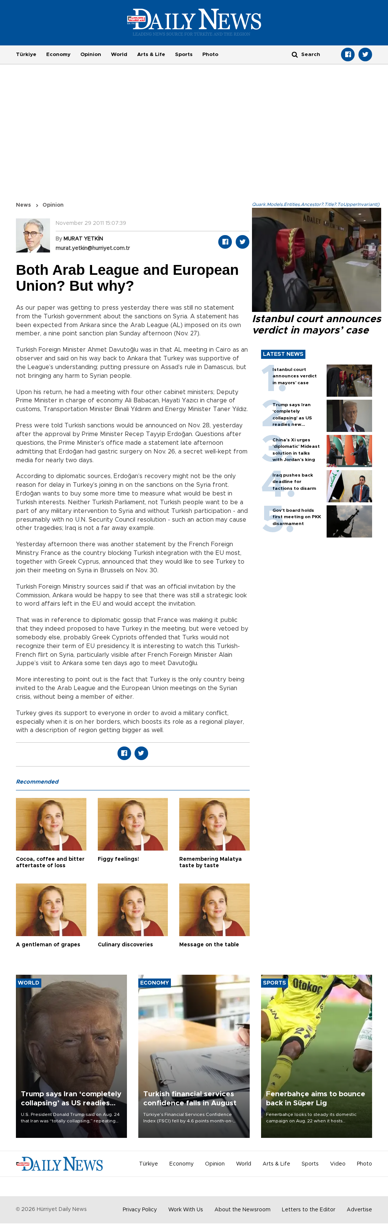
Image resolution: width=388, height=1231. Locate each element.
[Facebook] (348, 54)
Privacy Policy (140, 1209)
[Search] (295, 54)
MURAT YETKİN (83, 239)
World (119, 54)
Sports (183, 54)
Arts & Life (151, 54)
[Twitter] (365, 54)
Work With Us (185, 1209)
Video (338, 1164)
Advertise (359, 1209)
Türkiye (26, 54)
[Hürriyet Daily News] (194, 22)
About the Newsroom (242, 1209)
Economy (58, 54)
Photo (210, 54)
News (23, 205)
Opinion (90, 54)
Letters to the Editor (308, 1209)
